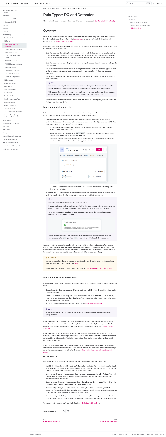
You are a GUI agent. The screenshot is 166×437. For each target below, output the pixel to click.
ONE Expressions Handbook (13, 111)
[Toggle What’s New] (25, 16)
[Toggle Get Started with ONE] (25, 22)
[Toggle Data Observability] (25, 102)
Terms (76, 263)
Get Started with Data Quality (105, 21)
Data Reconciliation (10, 89)
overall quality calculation (64, 41)
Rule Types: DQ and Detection (11, 45)
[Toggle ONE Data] (25, 126)
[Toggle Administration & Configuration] (25, 146)
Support (114, 434)
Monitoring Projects (10, 83)
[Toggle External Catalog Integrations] (25, 136)
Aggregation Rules (11, 52)
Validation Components (12, 76)
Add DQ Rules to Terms (12, 61)
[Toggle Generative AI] (25, 120)
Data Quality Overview (11, 38)
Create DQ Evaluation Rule (13, 49)
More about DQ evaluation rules (140, 25)
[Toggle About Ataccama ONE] (25, 19)
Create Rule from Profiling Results (13, 56)
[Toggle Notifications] (25, 86)
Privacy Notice (159, 434)
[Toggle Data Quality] (25, 35)
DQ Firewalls (8, 92)
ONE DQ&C (46, 8)
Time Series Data (9, 108)
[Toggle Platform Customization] (25, 139)
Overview (132, 20)
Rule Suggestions (10, 67)
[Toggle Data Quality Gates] (25, 96)
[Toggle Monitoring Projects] (25, 83)
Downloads (156, 3)
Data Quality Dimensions (12, 70)
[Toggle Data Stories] (25, 130)
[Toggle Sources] (25, 25)
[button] (83, 164)
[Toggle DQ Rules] (25, 41)
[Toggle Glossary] (25, 31)
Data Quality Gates (9, 96)
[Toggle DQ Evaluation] (25, 80)
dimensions (78, 39)
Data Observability (9, 102)
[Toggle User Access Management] (25, 142)
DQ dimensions (136, 28)
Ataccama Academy (138, 434)
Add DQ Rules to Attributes (13, 64)
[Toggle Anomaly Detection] (25, 105)
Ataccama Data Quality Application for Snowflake (12, 116)
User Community (124, 434)
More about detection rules (138, 22)
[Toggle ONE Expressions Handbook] (25, 112)
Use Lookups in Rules (12, 73)
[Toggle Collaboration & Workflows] (25, 123)
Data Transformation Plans (12, 99)
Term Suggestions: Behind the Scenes (99, 268)
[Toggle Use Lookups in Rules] (25, 73)
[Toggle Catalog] (25, 28)
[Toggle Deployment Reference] (25, 149)
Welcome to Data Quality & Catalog (11, 11)
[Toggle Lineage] (25, 133)
